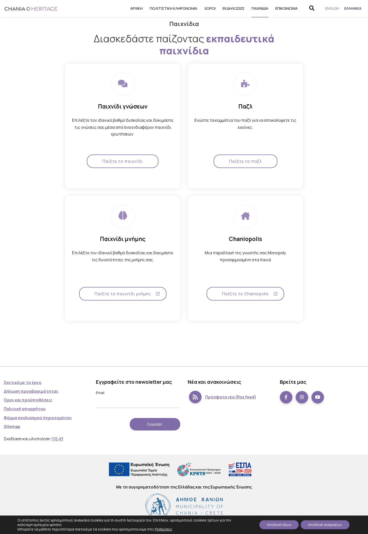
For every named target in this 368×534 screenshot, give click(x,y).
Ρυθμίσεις (163, 529)
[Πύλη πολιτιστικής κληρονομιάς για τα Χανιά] (31, 8)
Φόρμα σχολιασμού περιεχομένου (38, 417)
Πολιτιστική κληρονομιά (173, 8)
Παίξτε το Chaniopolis (245, 293)
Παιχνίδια (260, 8)
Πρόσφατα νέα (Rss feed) (230, 397)
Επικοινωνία (286, 8)
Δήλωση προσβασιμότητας (31, 391)
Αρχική (136, 8)
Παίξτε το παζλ (245, 161)
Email (100, 392)
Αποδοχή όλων (279, 524)
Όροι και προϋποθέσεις (28, 400)
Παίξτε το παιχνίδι (122, 161)
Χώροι (210, 8)
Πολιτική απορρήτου (25, 409)
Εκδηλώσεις (234, 8)
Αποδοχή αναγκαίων (325, 524)
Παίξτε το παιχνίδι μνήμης (123, 293)
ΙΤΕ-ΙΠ (57, 439)
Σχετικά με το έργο (23, 382)
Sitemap (12, 426)
